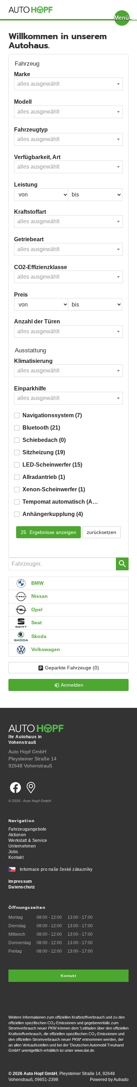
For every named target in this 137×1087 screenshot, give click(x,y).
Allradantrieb (43, 477)
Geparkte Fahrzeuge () (72, 667)
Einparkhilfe (30, 388)
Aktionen (17, 834)
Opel (36, 609)
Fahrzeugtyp (31, 130)
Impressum (20, 881)
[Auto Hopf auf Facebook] (15, 795)
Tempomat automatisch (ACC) (61, 502)
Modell (23, 102)
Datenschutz (21, 887)
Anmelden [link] (72, 685)
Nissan (39, 596)
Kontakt (16, 857)
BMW (37, 583)
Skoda (38, 636)
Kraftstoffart (30, 212)
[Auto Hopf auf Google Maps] (31, 795)
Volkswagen (45, 649)
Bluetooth (41, 428)
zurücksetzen (101, 532)
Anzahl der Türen (37, 321)
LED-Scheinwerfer (52, 465)
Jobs (13, 851)
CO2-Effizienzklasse (40, 267)
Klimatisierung (33, 361)
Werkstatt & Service (27, 840)
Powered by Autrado (109, 1079)
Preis (21, 295)
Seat (36, 622)
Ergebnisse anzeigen (48, 532)
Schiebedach (44, 440)
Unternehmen (22, 846)
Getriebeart (29, 239)
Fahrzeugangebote (27, 829)
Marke (22, 74)
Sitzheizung (43, 452)
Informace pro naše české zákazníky (56, 869)
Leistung (26, 185)
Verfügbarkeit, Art (37, 157)
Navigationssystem (52, 415)
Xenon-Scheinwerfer (53, 489)
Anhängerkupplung (52, 514)
